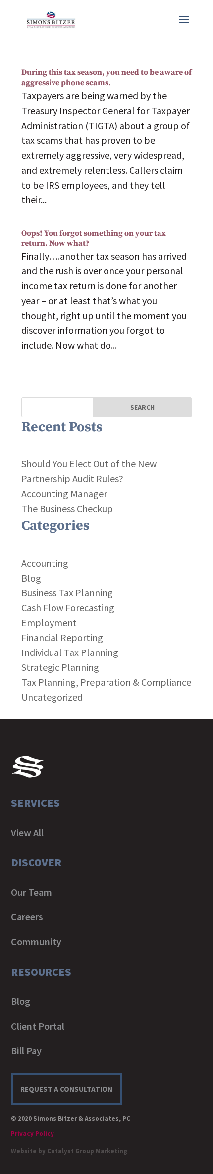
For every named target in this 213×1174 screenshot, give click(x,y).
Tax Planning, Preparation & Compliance (106, 682)
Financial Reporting (62, 637)
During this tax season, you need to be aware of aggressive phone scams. (106, 77)
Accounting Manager (64, 493)
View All (27, 832)
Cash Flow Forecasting (67, 607)
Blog (31, 578)
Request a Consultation (66, 1089)
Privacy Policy (32, 1133)
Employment (49, 622)
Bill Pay (26, 1050)
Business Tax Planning (67, 593)
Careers (27, 917)
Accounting (44, 563)
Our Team (31, 892)
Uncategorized (52, 697)
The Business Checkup (67, 508)
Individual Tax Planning (69, 652)
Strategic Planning (60, 667)
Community (36, 941)
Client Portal (37, 1026)
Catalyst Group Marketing (87, 1151)
